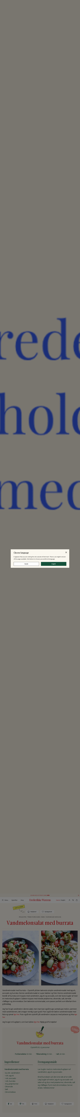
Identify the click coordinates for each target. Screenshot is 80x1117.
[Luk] (66, 552)
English (54, 564)
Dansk (26, 564)
